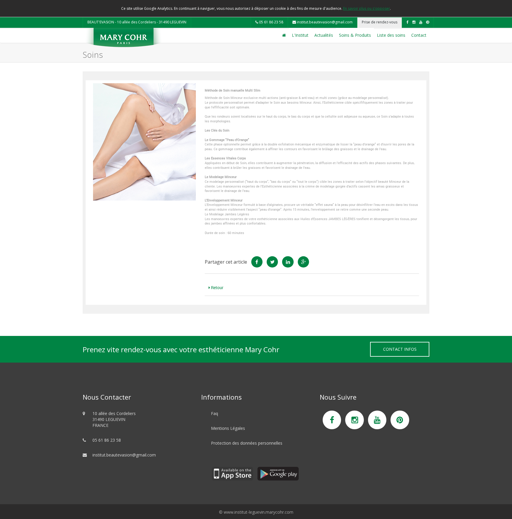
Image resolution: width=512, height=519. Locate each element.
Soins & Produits (355, 35)
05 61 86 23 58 (270, 22)
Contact (418, 35)
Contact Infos (400, 349)
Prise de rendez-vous (379, 22)
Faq (214, 413)
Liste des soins (391, 35)
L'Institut (300, 35)
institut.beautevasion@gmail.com (324, 22)
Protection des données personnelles (246, 443)
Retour (216, 287)
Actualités (323, 35)
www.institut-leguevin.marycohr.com (258, 512)
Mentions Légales (228, 428)
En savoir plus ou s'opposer (366, 8)
